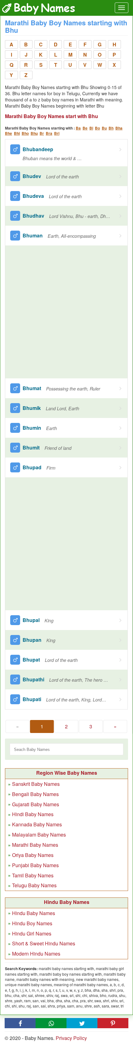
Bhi (17, 133)
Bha (118, 128)
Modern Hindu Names (36, 953)
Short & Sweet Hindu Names (43, 943)
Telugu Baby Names (34, 885)
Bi (91, 128)
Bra (49, 133)
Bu (104, 128)
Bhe (8, 133)
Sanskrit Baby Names (36, 783)
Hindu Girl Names (31, 933)
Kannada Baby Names (37, 824)
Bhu (34, 133)
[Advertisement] (66, 311)
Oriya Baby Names (33, 854)
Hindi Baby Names (33, 814)
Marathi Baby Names (35, 844)
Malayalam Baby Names (39, 834)
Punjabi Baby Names (35, 865)
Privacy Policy (71, 1038)
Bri (56, 133)
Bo (97, 128)
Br (42, 133)
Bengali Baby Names (35, 794)
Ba (78, 128)
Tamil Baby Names (33, 875)
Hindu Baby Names (33, 913)
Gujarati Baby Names (35, 804)
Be (85, 128)
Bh (111, 128)
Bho (25, 133)
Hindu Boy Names (32, 923)
